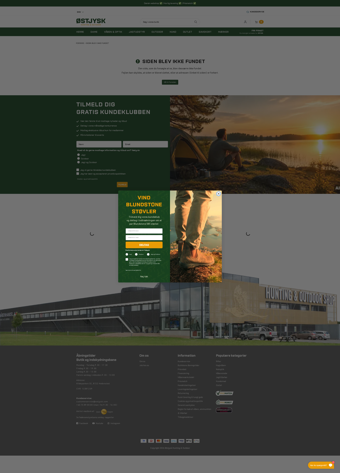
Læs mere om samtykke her (133, 270)
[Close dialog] (218, 194)
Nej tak (144, 276)
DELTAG (144, 245)
